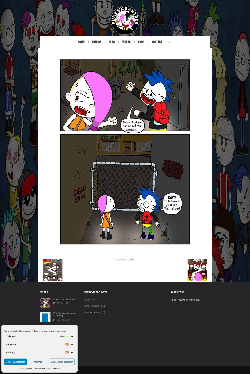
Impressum (56, 368)
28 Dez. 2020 (63, 303)
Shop (141, 42)
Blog (112, 42)
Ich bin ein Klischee (64, 300)
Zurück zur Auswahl (125, 259)
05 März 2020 (63, 319)
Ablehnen (38, 362)
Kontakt (157, 42)
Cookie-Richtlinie (25, 368)
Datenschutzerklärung (41, 368)
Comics (96, 42)
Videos (126, 42)
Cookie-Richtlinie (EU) (94, 312)
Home (81, 42)
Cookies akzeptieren (15, 362)
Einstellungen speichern (62, 362)
